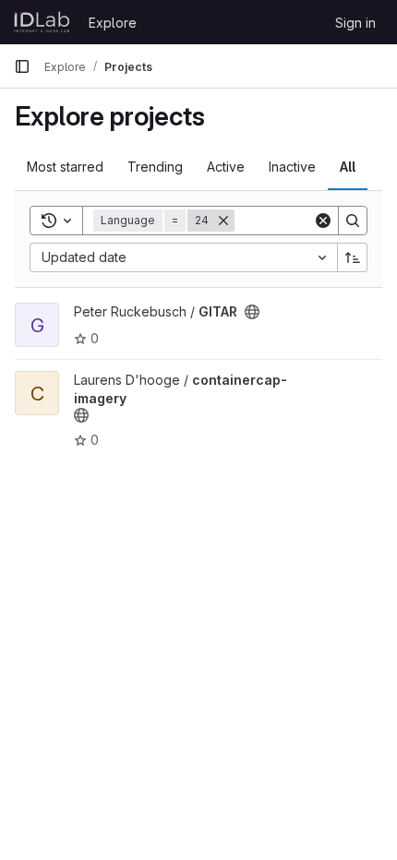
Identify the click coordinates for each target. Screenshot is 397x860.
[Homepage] (42, 22)
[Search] (352, 220)
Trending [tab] (155, 166)
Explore (113, 22)
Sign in (355, 22)
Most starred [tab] (65, 166)
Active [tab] (226, 166)
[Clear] (323, 220)
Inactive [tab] (292, 166)
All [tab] (347, 166)
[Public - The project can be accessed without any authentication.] (252, 312)
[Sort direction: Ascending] (352, 257)
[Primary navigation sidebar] (22, 66)
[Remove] (223, 220)
